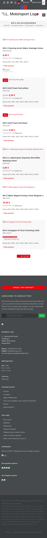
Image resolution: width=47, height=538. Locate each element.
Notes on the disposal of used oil (14, 438)
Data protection (8, 407)
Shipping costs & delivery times (14, 432)
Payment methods (9, 429)
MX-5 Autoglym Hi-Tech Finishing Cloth (21, 230)
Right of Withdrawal (10, 398)
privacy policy (17, 306)
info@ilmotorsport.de (14, 351)
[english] (25, 2)
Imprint (5, 404)
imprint (25, 306)
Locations (6, 394)
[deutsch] (19, 2)
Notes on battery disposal (12, 435)
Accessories (39, 25)
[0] (36, 15)
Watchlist (6, 423)
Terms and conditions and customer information (19, 401)
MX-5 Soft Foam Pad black (15, 123)
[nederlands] (36, 2)
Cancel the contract (23, 287)
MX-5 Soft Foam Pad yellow (15, 88)
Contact (6, 391)
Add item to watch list (11, 239)
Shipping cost (18, 58)
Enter (42, 316)
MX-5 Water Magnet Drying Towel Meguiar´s (23, 195)
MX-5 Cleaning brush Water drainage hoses (23, 48)
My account (7, 420)
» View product (8, 66)
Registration (7, 426)
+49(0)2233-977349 (14, 349)
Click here (5, 379)
